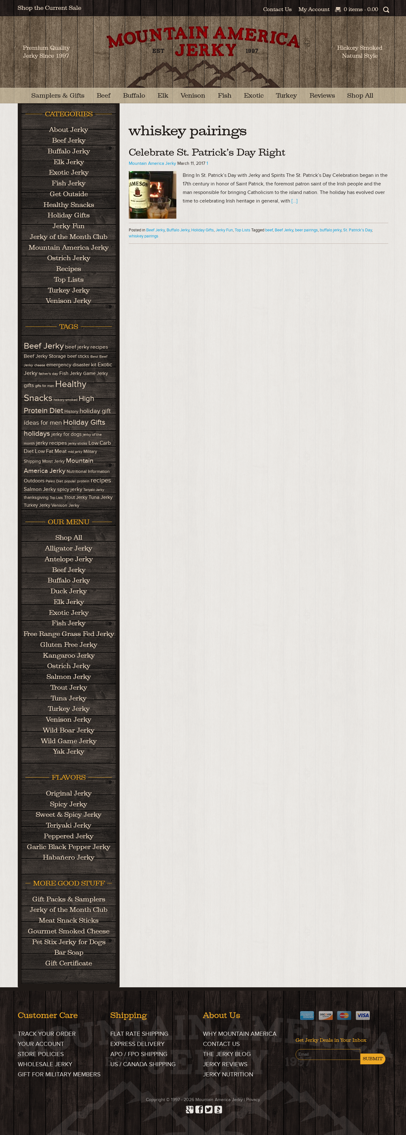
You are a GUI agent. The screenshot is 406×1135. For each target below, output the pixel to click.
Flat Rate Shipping (139, 1034)
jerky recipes (51, 443)
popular (70, 481)
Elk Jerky (69, 162)
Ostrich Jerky (68, 258)
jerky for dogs (66, 434)
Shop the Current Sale (49, 7)
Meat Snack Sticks (69, 920)
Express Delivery (137, 1044)
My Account (314, 9)
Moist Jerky (53, 461)
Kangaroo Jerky (69, 655)
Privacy (253, 1099)
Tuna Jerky (100, 497)
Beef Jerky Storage (45, 356)
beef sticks (78, 356)
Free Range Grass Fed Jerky (68, 634)
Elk (163, 95)
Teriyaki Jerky (93, 490)
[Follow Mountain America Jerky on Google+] (188, 1107)
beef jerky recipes (86, 347)
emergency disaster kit (71, 365)
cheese (39, 365)
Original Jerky (69, 793)
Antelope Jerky (69, 559)
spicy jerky (69, 489)
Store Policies (41, 1054)
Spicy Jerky (68, 804)
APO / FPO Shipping (138, 1054)
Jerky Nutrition (228, 1074)
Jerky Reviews (225, 1064)
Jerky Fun (224, 230)
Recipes (68, 269)
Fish (225, 95)
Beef (103, 95)
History (71, 411)
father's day (48, 373)
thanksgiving (36, 497)
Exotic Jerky (69, 172)
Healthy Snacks (68, 205)
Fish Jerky (69, 183)
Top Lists (242, 230)
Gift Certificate (68, 963)
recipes (101, 480)
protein (83, 481)
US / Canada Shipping (143, 1064)
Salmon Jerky (40, 489)
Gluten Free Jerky (68, 644)
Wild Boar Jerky (69, 730)
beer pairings (306, 230)
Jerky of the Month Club (69, 237)
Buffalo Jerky (178, 230)
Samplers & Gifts (57, 95)
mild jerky (75, 452)
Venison (193, 95)
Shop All (360, 95)
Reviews (322, 95)
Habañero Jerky (69, 857)
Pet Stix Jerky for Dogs (69, 942)
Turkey (286, 95)
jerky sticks (77, 443)
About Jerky (68, 129)
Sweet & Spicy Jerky (69, 814)
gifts (29, 385)
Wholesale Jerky (45, 1064)
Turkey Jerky (69, 290)
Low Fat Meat (51, 451)
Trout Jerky (75, 497)
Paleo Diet (54, 481)
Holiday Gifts (202, 230)
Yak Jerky (68, 751)
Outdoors (34, 481)
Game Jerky (95, 373)
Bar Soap (68, 952)
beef (269, 230)
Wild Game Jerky (69, 741)
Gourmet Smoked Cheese (68, 931)
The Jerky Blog (227, 1054)
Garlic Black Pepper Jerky (68, 847)
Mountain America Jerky (203, 57)
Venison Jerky (68, 301)
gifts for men (44, 386)
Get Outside (69, 194)
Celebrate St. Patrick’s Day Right (207, 152)
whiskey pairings (143, 236)
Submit (373, 1058)
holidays (37, 433)
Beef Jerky (155, 230)
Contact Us (277, 9)
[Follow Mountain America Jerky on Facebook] (198, 1107)
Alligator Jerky (68, 548)
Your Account (41, 1044)
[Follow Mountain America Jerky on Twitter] (208, 1107)
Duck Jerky (68, 591)
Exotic (254, 95)
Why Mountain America (240, 1034)
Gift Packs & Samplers (68, 899)
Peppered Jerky (69, 836)
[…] (294, 201)
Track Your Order (47, 1034)
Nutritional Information (88, 471)
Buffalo (134, 95)
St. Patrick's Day (357, 230)
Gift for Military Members (59, 1074)
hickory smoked (65, 400)
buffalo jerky (330, 230)
